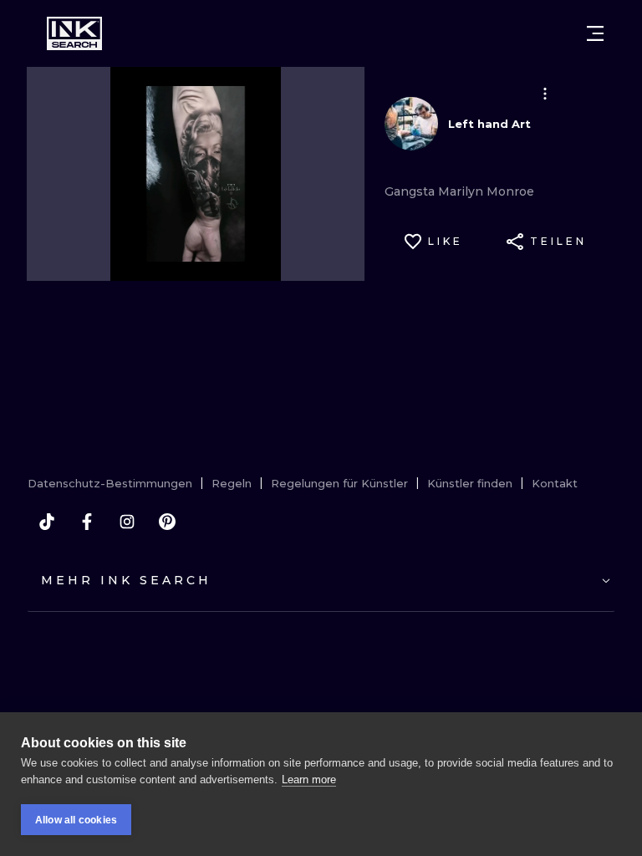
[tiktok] (47, 522)
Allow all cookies (76, 820)
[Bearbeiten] (545, 94)
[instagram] (127, 522)
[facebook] (87, 522)
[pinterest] (167, 522)
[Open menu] (595, 33)
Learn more (309, 779)
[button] (545, 94)
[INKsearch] (74, 33)
